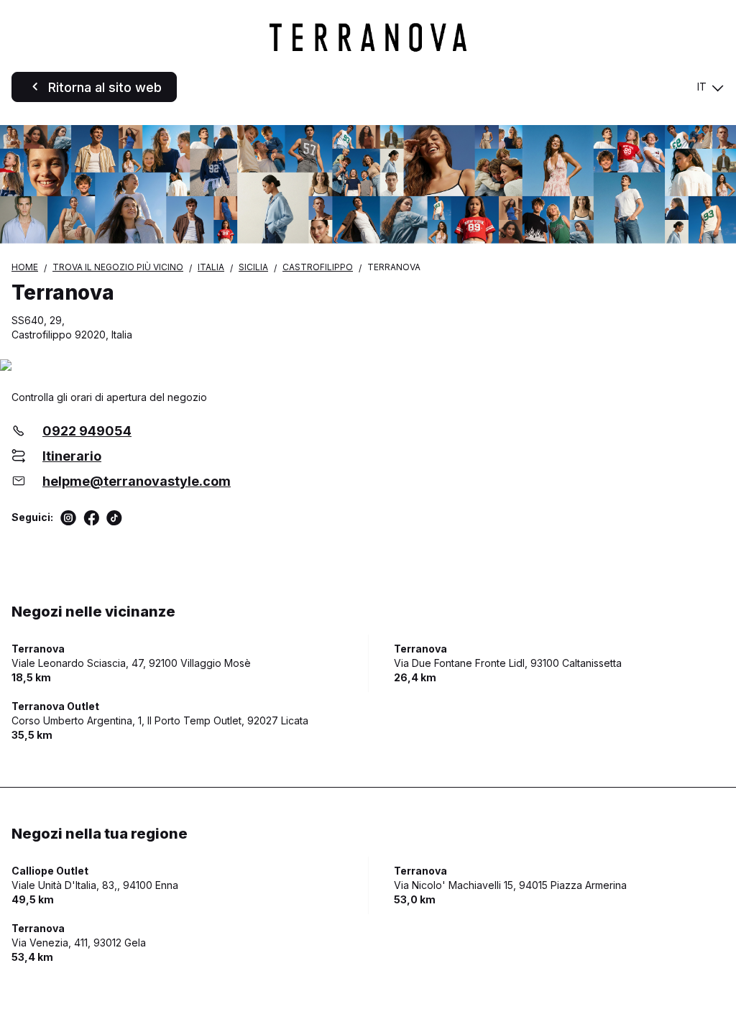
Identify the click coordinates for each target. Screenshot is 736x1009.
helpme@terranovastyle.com (136, 481)
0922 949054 (87, 430)
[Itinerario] (368, 366)
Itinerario (71, 456)
